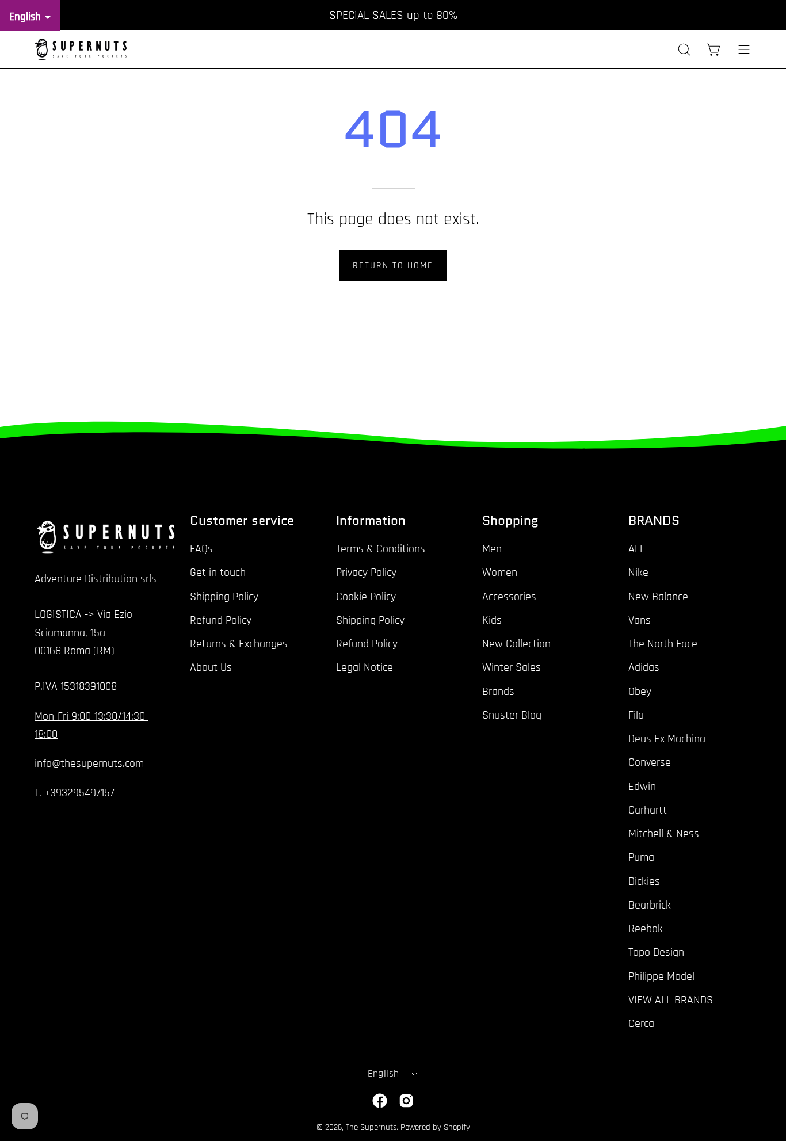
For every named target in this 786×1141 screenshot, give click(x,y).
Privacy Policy (475, 678)
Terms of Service (545, 678)
